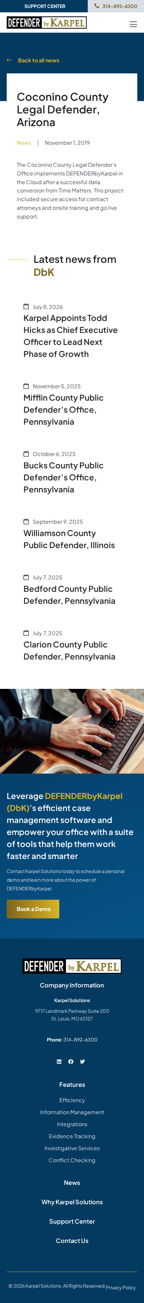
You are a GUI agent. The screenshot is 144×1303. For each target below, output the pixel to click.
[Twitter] (82, 1061)
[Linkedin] (59, 1061)
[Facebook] (71, 1061)
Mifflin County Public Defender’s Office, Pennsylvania (63, 409)
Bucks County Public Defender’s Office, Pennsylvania (63, 477)
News (24, 142)
